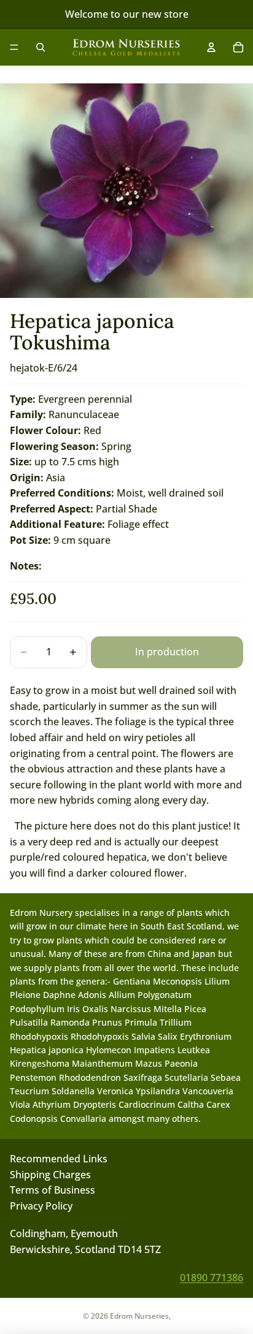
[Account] (211, 47)
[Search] (40, 47)
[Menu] (14, 47)
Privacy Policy (41, 1205)
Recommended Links (58, 1158)
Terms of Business (52, 1190)
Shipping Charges (50, 1174)
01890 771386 (211, 1277)
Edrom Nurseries (139, 1316)
